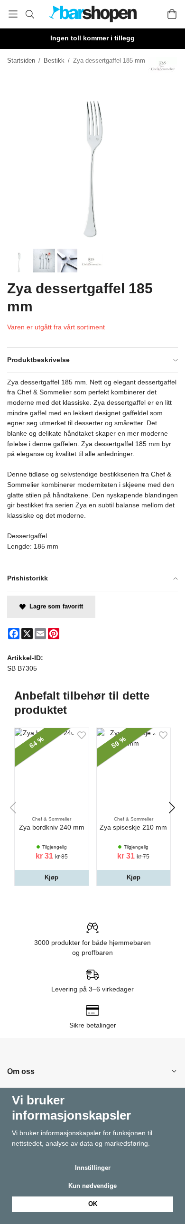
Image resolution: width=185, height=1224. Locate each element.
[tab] (92, 360)
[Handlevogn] (172, 14)
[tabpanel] (92, 469)
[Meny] (13, 14)
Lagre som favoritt (54, 606)
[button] (52, 878)
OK (92, 1203)
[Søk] (29, 14)
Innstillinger (93, 1167)
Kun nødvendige (92, 1185)
